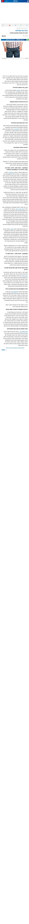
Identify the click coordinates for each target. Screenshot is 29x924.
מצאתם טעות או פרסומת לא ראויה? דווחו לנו (14, 347)
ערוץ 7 (26, 28)
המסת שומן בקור (22, 331)
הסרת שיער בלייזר (19, 209)
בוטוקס (17, 90)
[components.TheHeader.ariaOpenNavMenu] (24, 1)
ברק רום (22, 28)
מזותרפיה (15, 129)
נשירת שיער (24, 276)
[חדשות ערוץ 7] (14, 1)
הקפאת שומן (13, 292)
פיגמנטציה (10, 172)
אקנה (10, 229)
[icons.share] (2, 1)
